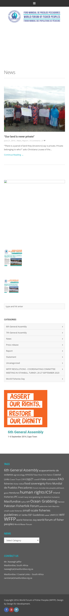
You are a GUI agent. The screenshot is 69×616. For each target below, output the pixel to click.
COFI (23, 479)
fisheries (8, 483)
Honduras (14, 492)
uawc (47, 515)
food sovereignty (35, 483)
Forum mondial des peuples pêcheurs (48, 488)
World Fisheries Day (15, 378)
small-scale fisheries (13, 510)
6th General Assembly (16, 326)
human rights (32, 492)
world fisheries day (26, 520)
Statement (11, 356)
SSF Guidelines (36, 515)
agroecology (19, 474)
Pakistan (61, 502)
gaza (6, 492)
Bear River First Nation (43, 475)
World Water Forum (23, 524)
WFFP (10, 519)
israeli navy (23, 497)
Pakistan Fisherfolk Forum (21, 506)
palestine (43, 506)
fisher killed (19, 483)
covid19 (37, 479)
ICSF (49, 492)
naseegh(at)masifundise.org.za (18, 569)
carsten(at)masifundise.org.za (18, 578)
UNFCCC (54, 515)
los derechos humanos (50, 497)
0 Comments (35, 140)
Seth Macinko (53, 506)
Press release (12, 344)
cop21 (29, 479)
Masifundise (12, 501)
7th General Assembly (16, 332)
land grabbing (34, 497)
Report (25, 140)
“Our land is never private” (19, 136)
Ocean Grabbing (43, 501)
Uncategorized (13, 363)
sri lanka (23, 515)
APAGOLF (29, 474)
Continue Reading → (14, 154)
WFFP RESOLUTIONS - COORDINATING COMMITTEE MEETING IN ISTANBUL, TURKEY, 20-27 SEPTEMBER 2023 (32, 371)
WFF (62, 515)
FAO (61, 479)
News (19, 140)
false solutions (49, 479)
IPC (16, 497)
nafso (23, 501)
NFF (28, 501)
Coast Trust (15, 479)
